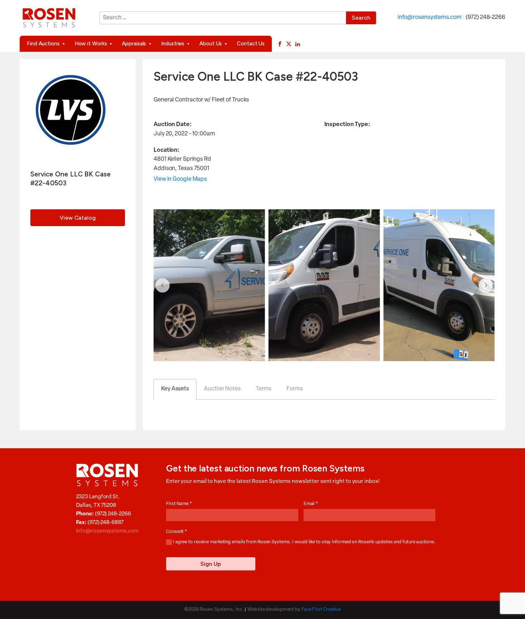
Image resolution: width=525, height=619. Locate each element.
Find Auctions (43, 43)
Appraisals (134, 43)
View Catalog (78, 217)
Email (311, 503)
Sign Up (210, 563)
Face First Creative (321, 609)
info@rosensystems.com (429, 17)
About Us (210, 43)
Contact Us (251, 43)
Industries (172, 43)
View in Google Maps (180, 179)
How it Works (91, 43)
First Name (179, 503)
